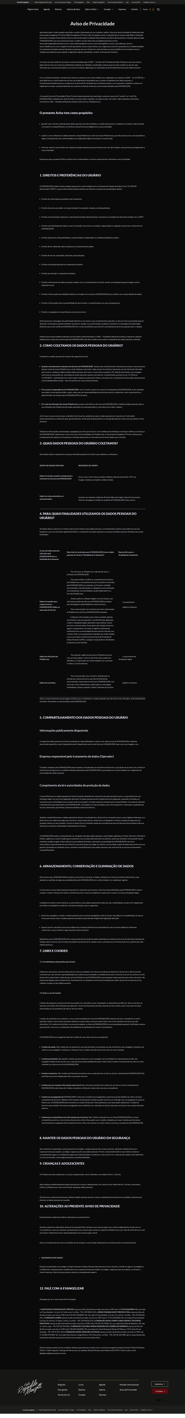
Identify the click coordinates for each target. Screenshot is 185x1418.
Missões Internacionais (129, 1385)
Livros (81, 1385)
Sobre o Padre (91, 9)
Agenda (47, 9)
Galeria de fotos (73, 9)
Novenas (102, 1395)
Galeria (102, 1390)
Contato (134, 9)
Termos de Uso (64, 1395)
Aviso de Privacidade (128, 1390)
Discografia (62, 1390)
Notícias (58, 9)
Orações (107, 9)
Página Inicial (33, 9)
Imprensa (122, 9)
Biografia (61, 1385)
